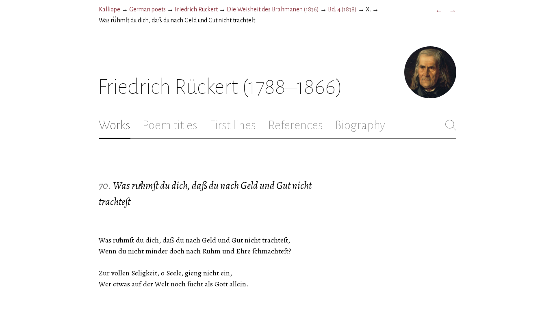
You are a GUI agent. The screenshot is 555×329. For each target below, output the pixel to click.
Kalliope (109, 9)
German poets (147, 9)
